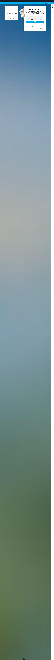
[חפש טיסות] (52, 6)
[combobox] (34, 16)
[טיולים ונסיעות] (52, 15)
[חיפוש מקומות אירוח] (52, 7)
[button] (1, 1)
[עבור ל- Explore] (52, 13)
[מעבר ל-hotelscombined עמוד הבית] (47, 3)
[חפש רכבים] (52, 9)
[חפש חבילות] (52, 11)
